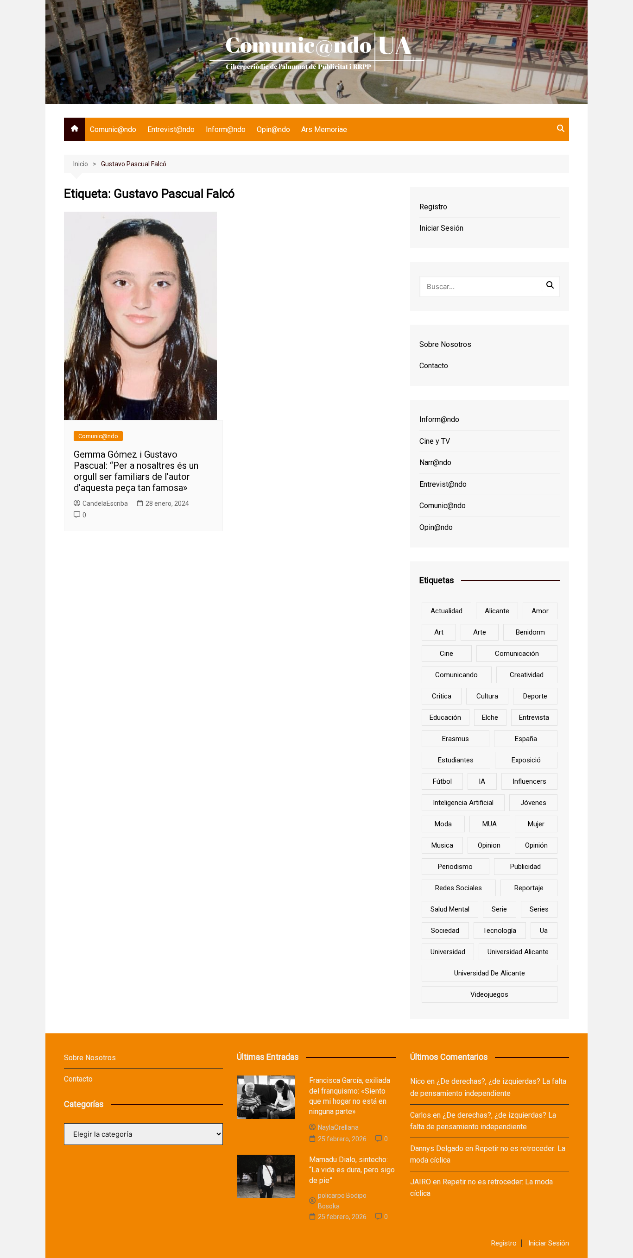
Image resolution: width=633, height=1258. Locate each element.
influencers (529, 781)
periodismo (455, 866)
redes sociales (458, 888)
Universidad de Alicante (489, 973)
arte (479, 632)
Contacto (433, 365)
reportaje (529, 888)
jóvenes (533, 803)
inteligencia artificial (463, 803)
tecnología (499, 930)
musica (442, 845)
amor (540, 611)
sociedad (445, 930)
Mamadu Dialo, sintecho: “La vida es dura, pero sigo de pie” (352, 1170)
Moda (443, 824)
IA (482, 781)
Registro (433, 206)
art (438, 632)
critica (441, 696)
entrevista (534, 717)
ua (544, 930)
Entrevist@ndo (171, 129)
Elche (490, 717)
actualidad (446, 611)
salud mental (449, 909)
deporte (535, 696)
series (539, 909)
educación (445, 717)
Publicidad (525, 866)
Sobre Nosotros (445, 344)
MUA (489, 824)
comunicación (517, 653)
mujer (536, 824)
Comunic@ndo (113, 129)
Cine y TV (434, 441)
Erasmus (455, 739)
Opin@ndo (273, 129)
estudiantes (456, 760)
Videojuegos (489, 994)
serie (499, 909)
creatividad (527, 675)
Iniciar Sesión (441, 228)
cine (446, 653)
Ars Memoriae (324, 129)
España (526, 739)
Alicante (497, 611)
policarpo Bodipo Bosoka (342, 1200)
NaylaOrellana (338, 1127)
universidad (447, 952)
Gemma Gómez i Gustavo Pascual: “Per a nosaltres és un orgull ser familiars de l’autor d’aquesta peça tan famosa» (136, 471)
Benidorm (530, 632)
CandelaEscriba (105, 503)
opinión (536, 845)
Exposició (526, 760)
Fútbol (442, 781)
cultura (487, 696)
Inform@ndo (226, 129)
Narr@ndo (435, 462)
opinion (489, 845)
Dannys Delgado (436, 1148)
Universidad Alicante (518, 952)
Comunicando (456, 675)
